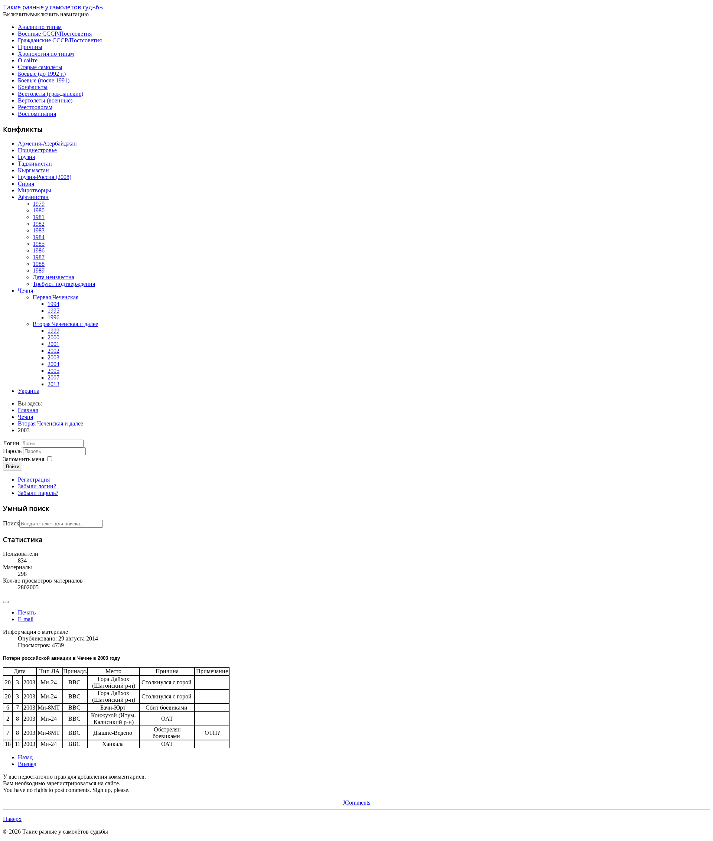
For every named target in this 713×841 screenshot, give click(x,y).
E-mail (25, 619)
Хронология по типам (46, 53)
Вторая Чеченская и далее (65, 324)
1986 (39, 250)
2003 (53, 357)
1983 (39, 230)
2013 (53, 384)
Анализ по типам (40, 27)
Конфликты (33, 87)
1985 (39, 244)
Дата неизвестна (53, 277)
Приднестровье (37, 150)
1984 (39, 237)
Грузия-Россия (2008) (44, 177)
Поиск (11, 523)
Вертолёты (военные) (45, 100)
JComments (356, 802)
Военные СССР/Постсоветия (55, 33)
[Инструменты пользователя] (6, 602)
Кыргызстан (33, 170)
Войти (12, 466)
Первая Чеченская (55, 297)
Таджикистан (35, 163)
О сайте (28, 60)
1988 (39, 264)
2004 (53, 364)
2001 (53, 344)
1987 (39, 257)
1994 (53, 304)
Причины (30, 47)
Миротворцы (34, 190)
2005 (53, 371)
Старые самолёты (40, 67)
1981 (39, 217)
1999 (53, 330)
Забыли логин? (37, 486)
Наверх (12, 819)
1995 (53, 310)
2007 (53, 377)
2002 (53, 351)
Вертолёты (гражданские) (50, 94)
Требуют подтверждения (64, 284)
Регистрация (34, 479)
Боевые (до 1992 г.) (42, 74)
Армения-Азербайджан (47, 143)
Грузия (26, 157)
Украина (28, 391)
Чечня (25, 290)
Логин (11, 443)
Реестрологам (35, 107)
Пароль (12, 451)
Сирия (26, 183)
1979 (39, 204)
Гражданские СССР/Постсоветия (60, 40)
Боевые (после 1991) (43, 80)
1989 (39, 270)
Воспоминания (37, 114)
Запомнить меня (23, 459)
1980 (39, 210)
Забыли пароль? (38, 493)
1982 (39, 224)
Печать (27, 612)
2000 (53, 337)
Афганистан (33, 197)
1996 (53, 317)
